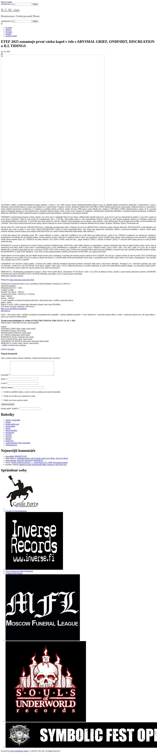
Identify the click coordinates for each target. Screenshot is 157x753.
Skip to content (6, 2)
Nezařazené (10, 432)
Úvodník (9, 28)
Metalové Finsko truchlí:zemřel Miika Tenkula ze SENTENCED (42, 465)
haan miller (10, 456)
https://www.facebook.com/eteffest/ (14, 309)
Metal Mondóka (11, 430)
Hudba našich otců (12, 424)
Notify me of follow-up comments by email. (20, 396)
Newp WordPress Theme (19, 751)
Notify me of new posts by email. (16, 400)
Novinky (11, 349)
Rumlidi (8, 34)
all (2, 54)
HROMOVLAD (20, 456)
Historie (8, 30)
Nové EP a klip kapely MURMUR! (30, 460)
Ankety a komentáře (13, 420)
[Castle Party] (22, 509)
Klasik (8, 428)
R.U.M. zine (10, 10)
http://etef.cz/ (5, 311)
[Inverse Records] (34, 569)
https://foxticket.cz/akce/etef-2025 (22, 280)
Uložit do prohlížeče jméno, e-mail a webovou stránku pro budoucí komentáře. (32, 392)
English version (11, 36)
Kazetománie (10, 426)
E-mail (4, 383)
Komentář (5, 375)
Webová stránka (7, 387)
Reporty (8, 439)
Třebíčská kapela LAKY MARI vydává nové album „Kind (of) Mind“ (42, 458)
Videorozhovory (11, 445)
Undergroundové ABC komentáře (18, 443)
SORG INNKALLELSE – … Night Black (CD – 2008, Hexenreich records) (39, 462)
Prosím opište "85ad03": (10, 408)
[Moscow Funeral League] (43, 640)
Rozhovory (10, 441)
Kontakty (9, 32)
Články (8, 422)
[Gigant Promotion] (14, 573)
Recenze (9, 437)
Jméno (4, 379)
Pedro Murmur (11, 460)
